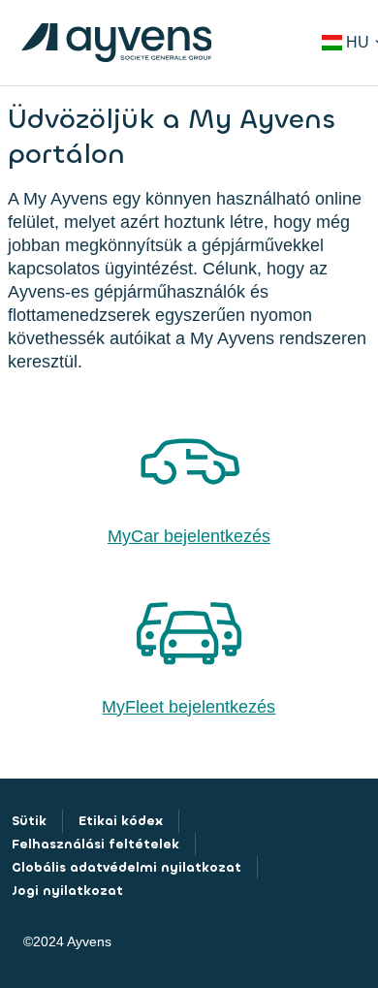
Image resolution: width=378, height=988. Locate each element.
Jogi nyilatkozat (67, 890)
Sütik (29, 821)
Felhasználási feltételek (95, 844)
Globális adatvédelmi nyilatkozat (126, 867)
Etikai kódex (121, 821)
